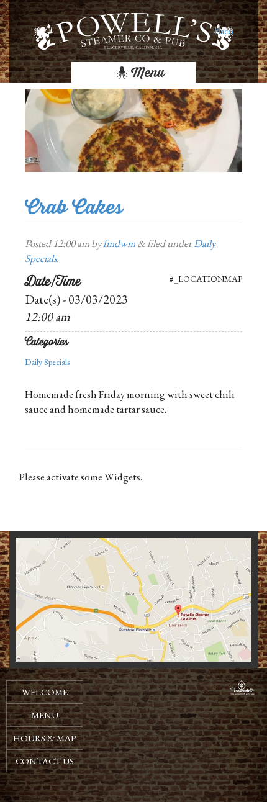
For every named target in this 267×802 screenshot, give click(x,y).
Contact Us (45, 761)
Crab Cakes (74, 207)
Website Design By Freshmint (242, 689)
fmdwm (119, 243)
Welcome (45, 692)
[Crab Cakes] (133, 129)
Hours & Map (44, 738)
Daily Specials (47, 361)
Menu (146, 72)
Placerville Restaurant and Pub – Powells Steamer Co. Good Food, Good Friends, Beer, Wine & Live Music (223, 31)
